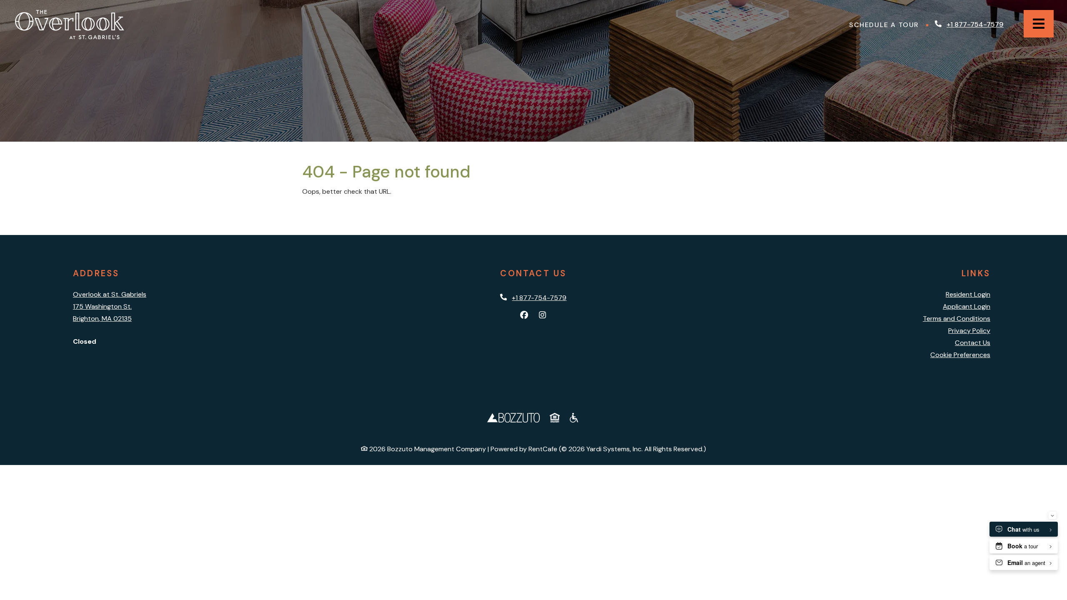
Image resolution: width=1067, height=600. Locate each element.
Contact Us (972, 342)
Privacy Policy (969, 330)
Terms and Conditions (956, 318)
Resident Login (968, 294)
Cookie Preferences (960, 354)
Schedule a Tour (886, 24)
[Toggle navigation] (1039, 24)
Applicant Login (966, 306)
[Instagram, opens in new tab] (542, 315)
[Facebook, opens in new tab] (524, 315)
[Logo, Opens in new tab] (513, 417)
